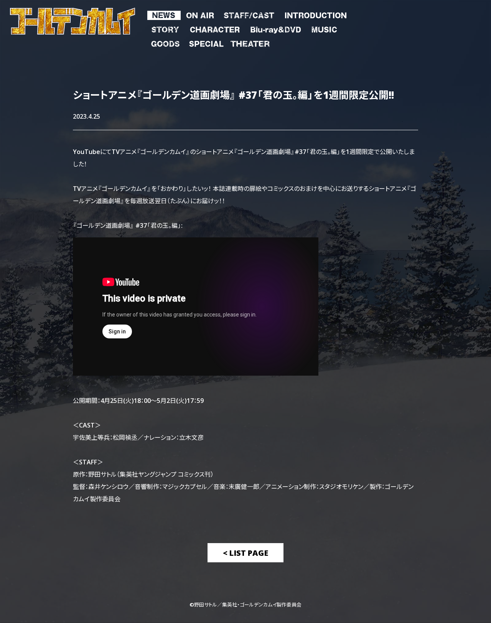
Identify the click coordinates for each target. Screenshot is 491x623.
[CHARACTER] (214, 28)
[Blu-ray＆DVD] (275, 28)
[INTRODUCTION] (315, 13)
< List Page (245, 552)
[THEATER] (250, 42)
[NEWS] (164, 13)
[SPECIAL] (206, 42)
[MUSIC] (324, 28)
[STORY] (165, 28)
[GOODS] (165, 42)
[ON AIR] (200, 13)
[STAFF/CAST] (249, 13)
